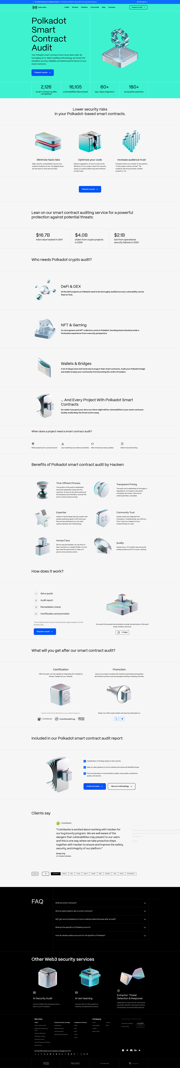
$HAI (107, 1025)
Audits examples (93, 786)
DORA (75, 1025)
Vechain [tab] (93, 873)
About (94, 1022)
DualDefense (57, 1025)
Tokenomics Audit (39, 1039)
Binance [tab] (64, 873)
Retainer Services (59, 1028)
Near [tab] (71, 873)
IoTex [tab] (115, 873)
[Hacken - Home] (41, 7)
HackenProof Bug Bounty (61, 1034)
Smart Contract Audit (40, 1025)
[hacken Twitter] (123, 1050)
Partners (108, 1022)
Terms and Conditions (127, 1023)
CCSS (75, 1034)
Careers (94, 1028)
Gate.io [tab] (86, 873)
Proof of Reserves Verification (42, 1042)
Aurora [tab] (78, 873)
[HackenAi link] (46, 1063)
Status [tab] (121, 873)
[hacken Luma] (139, 1050)
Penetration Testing (39, 1036)
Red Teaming (37, 1045)
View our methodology (120, 786)
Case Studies (95, 1025)
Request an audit (137, 7)
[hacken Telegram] (127, 1050)
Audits (66, 7)
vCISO (75, 1037)
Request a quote (40, 72)
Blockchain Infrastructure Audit (41, 1029)
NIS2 (75, 1028)
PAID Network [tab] (131, 873)
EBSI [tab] (100, 873)
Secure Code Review (39, 1033)
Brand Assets (95, 1031)
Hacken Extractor (59, 1031)
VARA (75, 1031)
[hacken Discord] (131, 1050)
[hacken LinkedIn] (135, 1050)
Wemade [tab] (107, 873)
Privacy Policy (125, 1026)
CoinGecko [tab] (56, 873)
